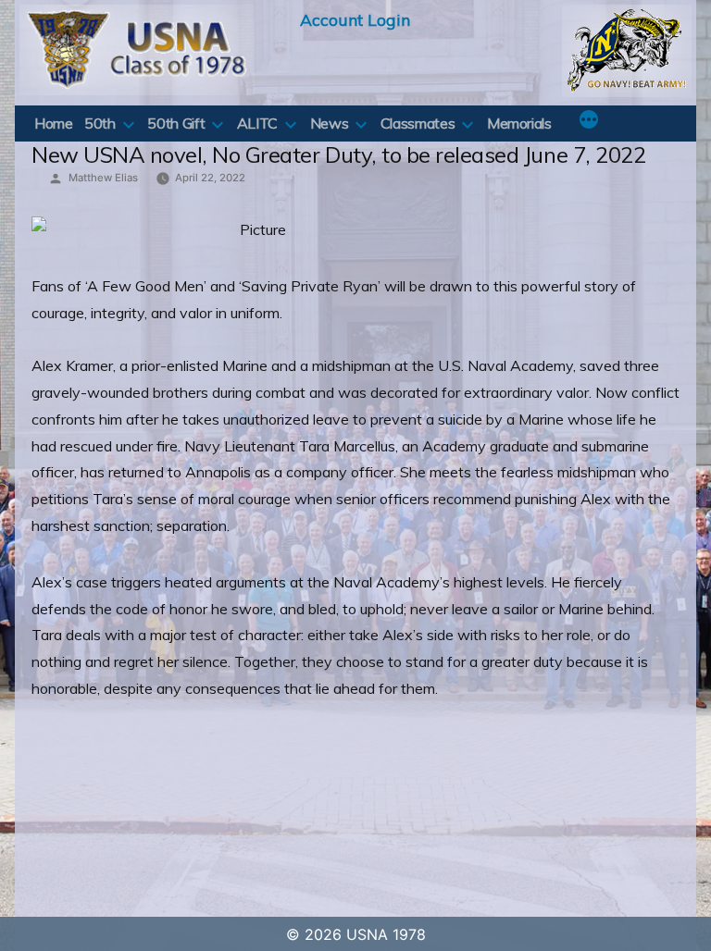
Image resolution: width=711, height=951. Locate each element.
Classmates (417, 123)
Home (53, 123)
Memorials (519, 123)
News (329, 123)
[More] (589, 121)
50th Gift (176, 123)
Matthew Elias (103, 177)
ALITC (257, 123)
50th (100, 123)
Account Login (355, 19)
